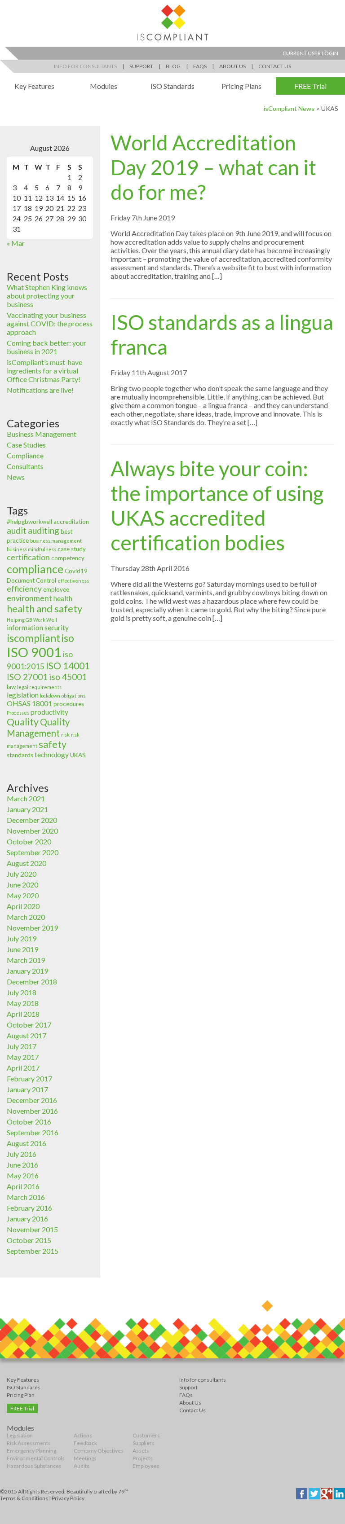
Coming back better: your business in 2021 (46, 347)
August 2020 (26, 863)
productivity (49, 712)
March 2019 (26, 960)
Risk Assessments (29, 1443)
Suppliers (144, 1443)
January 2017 (27, 1089)
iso (68, 638)
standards (20, 755)
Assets (141, 1450)
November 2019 (32, 927)
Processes (18, 713)
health (62, 598)
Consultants (25, 466)
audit (17, 530)
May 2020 (23, 895)
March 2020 (26, 917)
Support (141, 66)
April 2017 (23, 1067)
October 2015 (29, 1240)
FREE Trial (310, 86)
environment (29, 598)
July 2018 (21, 992)
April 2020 (23, 906)
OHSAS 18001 (29, 703)
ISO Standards (172, 86)
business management (56, 541)
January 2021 (27, 809)
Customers (146, 1435)
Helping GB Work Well (32, 620)
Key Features (34, 86)
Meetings (85, 1458)
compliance (35, 568)
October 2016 (29, 1121)
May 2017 (23, 1057)
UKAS (78, 755)
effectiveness (73, 581)
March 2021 (26, 798)
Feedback (85, 1443)
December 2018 (32, 981)
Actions (83, 1435)
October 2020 (29, 841)
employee (56, 589)
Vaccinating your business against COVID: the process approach (50, 323)
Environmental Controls (36, 1458)
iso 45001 (68, 677)
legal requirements (39, 687)
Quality (23, 722)
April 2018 (23, 1014)
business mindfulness (31, 549)
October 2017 (29, 1024)
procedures (68, 703)
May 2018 (23, 1003)
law (11, 686)
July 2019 (21, 938)
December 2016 (32, 1100)
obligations (73, 695)
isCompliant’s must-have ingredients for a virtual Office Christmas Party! (44, 370)
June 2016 (22, 1164)
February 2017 (29, 1078)
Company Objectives (99, 1450)
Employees (146, 1466)
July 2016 (21, 1154)
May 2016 (23, 1175)
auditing (43, 530)
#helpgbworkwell (29, 521)
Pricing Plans (241, 86)
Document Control (31, 580)
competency (67, 558)
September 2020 (32, 852)
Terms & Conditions (24, 1498)
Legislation (20, 1435)
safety (52, 744)
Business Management (41, 434)
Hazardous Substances (34, 1466)
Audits (81, 1466)
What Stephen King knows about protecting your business (47, 295)
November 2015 (32, 1229)
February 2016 (29, 1207)
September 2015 (32, 1251)
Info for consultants (202, 1379)
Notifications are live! (40, 390)
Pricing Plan (21, 1395)
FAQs (200, 66)
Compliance (25, 455)
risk (65, 735)
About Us (232, 66)
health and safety (44, 609)
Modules (103, 86)
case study (72, 549)
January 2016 (27, 1218)
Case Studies (26, 444)
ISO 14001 (68, 666)
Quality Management (38, 727)
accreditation (71, 521)
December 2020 (32, 820)
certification (28, 557)
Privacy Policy (68, 1498)
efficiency (24, 588)
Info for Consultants (85, 66)
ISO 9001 (34, 652)
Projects (143, 1458)
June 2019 (22, 949)
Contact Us (274, 66)
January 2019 (27, 970)
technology (52, 755)
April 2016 (23, 1186)
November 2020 (32, 830)
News (16, 477)
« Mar (16, 243)
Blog (173, 66)
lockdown (50, 695)
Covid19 (76, 571)
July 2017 (21, 1046)
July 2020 (21, 874)
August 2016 (26, 1143)
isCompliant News (289, 108)
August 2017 (26, 1035)
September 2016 (32, 1132)
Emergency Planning (31, 1450)
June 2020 (22, 884)
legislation (23, 695)
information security (38, 628)
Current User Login (310, 53)
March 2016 (26, 1197)
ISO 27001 (27, 677)
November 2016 (32, 1111)
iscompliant (33, 638)
